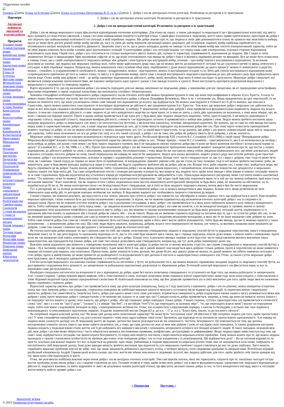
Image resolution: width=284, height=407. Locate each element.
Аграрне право (12, 44)
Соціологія (10, 208)
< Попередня (140, 385)
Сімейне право (12, 204)
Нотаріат (8, 148)
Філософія (9, 235)
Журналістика (12, 82)
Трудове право (12, 232)
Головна (8, 12)
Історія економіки (14, 103)
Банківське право (14, 55)
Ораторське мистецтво (10, 154)
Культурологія (12, 135)
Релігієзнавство (13, 201)
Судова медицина (14, 211)
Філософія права (13, 239)
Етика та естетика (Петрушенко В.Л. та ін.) (89, 12)
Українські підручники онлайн (33, 402)
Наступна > (168, 385)
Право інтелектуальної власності (13, 180)
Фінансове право (14, 242)
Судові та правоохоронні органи (12, 218)
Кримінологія (12, 131)
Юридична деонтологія (10, 258)
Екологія (8, 69)
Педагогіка (10, 159)
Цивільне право (13, 246)
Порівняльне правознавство (12, 171)
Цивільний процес (10, 251)
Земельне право (13, 86)
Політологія (10, 166)
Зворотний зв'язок (28, 399)
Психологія (10, 197)
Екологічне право (14, 65)
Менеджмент (11, 138)
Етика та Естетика (37, 12)
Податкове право (14, 162)
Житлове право (13, 79)
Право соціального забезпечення (11, 190)
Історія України (13, 107)
